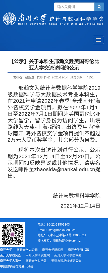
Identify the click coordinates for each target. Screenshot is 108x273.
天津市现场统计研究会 (66, 261)
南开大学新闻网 (52, 250)
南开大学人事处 (10, 261)
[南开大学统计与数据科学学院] (54, 23)
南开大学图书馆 (78, 250)
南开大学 (6, 250)
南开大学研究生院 (38, 255)
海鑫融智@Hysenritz (67, 241)
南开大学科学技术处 (67, 255)
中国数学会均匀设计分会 (16, 266)
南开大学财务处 (36, 261)
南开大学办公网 (27, 250)
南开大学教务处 (10, 255)
